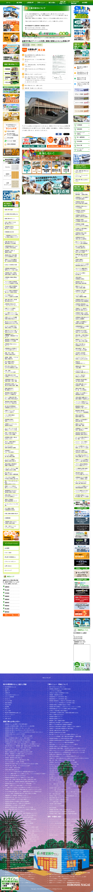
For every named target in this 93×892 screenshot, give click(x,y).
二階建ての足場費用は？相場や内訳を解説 (81, 322)
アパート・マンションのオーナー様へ (81, 176)
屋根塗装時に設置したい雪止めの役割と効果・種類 (11, 384)
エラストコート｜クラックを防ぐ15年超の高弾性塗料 (61, 839)
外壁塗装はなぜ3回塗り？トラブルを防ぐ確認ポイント (17, 799)
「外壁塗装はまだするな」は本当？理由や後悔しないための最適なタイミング (22, 743)
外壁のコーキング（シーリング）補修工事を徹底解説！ (62, 742)
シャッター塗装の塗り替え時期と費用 (10, 455)
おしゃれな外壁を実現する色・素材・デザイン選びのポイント (19, 862)
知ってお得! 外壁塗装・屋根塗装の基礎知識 (15, 755)
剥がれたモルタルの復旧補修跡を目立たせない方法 (11, 322)
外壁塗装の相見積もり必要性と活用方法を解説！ (82, 216)
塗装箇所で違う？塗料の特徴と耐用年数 (80, 282)
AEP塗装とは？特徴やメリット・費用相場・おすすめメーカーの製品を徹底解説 (67, 858)
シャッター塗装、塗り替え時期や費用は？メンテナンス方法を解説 (64, 789)
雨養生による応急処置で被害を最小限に (81, 420)
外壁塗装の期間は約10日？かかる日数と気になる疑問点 (17, 740)
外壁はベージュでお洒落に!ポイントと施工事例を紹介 (82, 460)
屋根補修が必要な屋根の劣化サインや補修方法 (11, 393)
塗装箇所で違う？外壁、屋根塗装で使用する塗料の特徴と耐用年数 (64, 862)
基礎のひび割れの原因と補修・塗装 (79, 424)
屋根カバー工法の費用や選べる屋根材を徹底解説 (11, 260)
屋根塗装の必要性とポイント (55, 718)
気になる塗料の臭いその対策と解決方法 (80, 247)
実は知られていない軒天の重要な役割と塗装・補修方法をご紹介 (64, 764)
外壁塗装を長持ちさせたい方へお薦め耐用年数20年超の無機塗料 (64, 870)
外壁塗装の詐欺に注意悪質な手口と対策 (80, 233)
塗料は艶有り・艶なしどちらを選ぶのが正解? (81, 349)
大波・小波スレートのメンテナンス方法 (10, 527)
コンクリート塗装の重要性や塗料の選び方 (10, 460)
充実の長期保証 (8, 702)
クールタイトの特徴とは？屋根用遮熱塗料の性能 (82, 487)
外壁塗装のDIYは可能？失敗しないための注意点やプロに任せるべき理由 (21, 763)
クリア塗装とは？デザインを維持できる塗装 (11, 295)
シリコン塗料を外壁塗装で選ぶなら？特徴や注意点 (11, 291)
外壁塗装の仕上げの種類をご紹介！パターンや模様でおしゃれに (19, 882)
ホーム (8, 2)
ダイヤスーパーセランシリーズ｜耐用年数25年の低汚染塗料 (63, 829)
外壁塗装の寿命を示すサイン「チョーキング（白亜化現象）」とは (20, 783)
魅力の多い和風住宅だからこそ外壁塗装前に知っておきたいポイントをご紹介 (67, 752)
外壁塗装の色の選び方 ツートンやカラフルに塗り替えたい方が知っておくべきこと (24, 732)
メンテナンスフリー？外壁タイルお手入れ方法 (81, 358)
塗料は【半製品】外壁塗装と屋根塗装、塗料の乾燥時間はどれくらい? (21, 813)
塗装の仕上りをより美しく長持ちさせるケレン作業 (11, 331)
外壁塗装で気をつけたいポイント (11, 344)
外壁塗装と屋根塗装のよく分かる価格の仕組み (60, 689)
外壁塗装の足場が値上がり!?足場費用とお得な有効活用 (62, 811)
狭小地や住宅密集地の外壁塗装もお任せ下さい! (11, 407)
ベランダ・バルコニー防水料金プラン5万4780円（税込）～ (63, 702)
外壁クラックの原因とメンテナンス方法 (10, 309)
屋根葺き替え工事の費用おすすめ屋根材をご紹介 (11, 256)
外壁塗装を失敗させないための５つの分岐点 (15, 734)
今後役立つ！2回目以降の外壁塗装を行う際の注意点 (61, 728)
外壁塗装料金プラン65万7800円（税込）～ (59, 696)
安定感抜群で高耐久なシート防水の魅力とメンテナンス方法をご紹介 (20, 841)
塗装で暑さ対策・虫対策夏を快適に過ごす (11, 300)
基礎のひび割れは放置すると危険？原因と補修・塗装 (17, 856)
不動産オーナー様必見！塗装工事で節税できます (81, 309)
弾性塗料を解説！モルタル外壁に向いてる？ (82, 473)
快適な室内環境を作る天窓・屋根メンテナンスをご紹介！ (62, 768)
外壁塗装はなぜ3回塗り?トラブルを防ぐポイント (11, 349)
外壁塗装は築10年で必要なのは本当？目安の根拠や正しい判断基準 (20, 742)
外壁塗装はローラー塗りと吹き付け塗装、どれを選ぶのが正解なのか (20, 815)
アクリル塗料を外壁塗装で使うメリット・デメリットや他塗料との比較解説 (66, 852)
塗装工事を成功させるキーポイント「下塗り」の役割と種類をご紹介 (65, 874)
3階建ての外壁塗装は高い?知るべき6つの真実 (82, 251)
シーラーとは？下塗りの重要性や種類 (80, 296)
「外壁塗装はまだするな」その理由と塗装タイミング (11, 236)
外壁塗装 (11, 69)
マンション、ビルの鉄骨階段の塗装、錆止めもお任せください (63, 782)
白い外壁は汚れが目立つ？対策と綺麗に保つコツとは (82, 456)
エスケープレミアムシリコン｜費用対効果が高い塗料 (61, 831)
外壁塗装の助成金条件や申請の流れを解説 (81, 202)
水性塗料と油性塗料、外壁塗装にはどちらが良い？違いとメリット (64, 868)
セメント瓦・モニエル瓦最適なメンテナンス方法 (11, 429)
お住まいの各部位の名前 (11, 264)
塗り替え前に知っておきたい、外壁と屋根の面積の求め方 (18, 821)
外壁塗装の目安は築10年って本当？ (9, 227)
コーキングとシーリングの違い (11, 504)
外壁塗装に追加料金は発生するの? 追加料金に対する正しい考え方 (64, 740)
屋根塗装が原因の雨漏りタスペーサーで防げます (11, 402)
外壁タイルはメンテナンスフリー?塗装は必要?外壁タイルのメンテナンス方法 (67, 750)
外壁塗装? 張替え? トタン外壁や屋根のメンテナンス (61, 746)
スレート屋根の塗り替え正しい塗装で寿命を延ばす (11, 398)
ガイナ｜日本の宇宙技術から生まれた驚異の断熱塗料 (61, 845)
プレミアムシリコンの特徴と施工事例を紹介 (80, 482)
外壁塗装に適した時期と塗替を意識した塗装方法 (11, 273)
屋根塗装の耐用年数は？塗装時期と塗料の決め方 (81, 433)
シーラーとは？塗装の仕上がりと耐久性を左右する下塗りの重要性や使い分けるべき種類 (69, 872)
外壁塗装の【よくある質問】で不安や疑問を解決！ (16, 724)
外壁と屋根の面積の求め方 (11, 513)
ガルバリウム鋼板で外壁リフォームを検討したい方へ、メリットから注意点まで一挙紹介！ (25, 773)
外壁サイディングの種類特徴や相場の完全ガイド (11, 318)
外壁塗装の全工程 (9, 232)
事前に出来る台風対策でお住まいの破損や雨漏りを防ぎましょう (19, 852)
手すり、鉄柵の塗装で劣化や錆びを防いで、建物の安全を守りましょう (65, 784)
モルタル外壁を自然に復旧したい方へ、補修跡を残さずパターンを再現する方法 (23, 791)
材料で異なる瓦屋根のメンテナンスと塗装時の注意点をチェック (64, 756)
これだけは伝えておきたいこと (12, 694)
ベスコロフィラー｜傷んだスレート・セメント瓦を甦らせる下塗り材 (65, 827)
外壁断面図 (7, 518)
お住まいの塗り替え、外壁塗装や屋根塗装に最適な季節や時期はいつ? (21, 781)
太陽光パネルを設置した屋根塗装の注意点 (81, 393)
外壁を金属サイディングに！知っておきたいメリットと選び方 (63, 744)
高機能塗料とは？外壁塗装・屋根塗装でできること (11, 336)
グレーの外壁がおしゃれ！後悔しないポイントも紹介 (82, 447)
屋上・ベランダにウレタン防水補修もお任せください (11, 482)
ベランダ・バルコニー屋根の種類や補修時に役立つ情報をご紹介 (19, 833)
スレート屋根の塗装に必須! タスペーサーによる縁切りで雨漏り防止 (20, 809)
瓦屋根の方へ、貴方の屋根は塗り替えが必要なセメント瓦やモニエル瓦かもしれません (69, 758)
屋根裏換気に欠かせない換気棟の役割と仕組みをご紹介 (17, 842)
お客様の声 (30, 2)
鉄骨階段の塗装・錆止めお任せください (11, 438)
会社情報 (7, 706)
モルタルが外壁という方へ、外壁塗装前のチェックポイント (63, 878)
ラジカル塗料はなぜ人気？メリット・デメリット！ (82, 491)
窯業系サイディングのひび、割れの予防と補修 (81, 340)
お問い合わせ (8, 566)
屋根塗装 (11, 73)
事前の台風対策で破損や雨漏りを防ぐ (80, 416)
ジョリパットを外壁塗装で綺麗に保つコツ (82, 371)
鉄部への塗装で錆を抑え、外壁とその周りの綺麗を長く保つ (63, 780)
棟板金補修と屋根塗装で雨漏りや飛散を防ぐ (11, 464)
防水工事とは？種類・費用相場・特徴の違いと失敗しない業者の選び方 (21, 835)
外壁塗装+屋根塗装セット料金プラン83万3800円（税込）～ (63, 700)
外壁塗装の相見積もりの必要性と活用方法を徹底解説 (17, 801)
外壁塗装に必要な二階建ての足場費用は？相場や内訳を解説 (63, 813)
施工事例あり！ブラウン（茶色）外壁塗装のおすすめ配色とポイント (20, 874)
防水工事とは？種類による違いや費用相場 (11, 473)
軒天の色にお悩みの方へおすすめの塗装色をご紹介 (11, 367)
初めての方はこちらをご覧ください (57, 686)
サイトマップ (8, 570)
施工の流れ (52, 2)
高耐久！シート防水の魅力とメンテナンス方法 (11, 487)
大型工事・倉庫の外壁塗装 (55, 803)
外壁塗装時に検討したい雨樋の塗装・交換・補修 (11, 380)
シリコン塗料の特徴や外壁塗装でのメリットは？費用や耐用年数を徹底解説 (66, 850)
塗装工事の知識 (9, 209)
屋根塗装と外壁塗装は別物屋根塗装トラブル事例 (11, 340)
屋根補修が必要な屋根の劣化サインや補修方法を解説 (61, 778)
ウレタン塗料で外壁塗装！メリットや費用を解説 (11, 287)
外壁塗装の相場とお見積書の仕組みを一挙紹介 (60, 704)
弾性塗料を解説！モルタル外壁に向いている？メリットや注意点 (19, 878)
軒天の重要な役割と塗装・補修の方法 (10, 362)
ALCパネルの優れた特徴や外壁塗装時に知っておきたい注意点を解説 (20, 819)
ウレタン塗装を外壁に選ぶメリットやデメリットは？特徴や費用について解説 (67, 854)
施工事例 (19, 2)
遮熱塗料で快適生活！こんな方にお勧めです (59, 835)
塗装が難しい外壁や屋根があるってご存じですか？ (82, 336)
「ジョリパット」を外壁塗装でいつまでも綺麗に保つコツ (18, 825)
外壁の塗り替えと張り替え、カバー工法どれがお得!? (81, 256)
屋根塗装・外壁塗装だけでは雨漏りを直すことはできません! (19, 753)
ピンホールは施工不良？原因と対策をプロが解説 (11, 327)
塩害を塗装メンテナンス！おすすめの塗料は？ (11, 495)
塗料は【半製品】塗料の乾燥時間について (11, 500)
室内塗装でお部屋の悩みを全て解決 (57, 732)
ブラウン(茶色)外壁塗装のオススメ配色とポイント (81, 464)
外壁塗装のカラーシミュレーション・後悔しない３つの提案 (18, 736)
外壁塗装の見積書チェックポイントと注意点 (82, 224)
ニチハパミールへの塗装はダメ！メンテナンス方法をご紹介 (18, 848)
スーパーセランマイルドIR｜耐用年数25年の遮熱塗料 (61, 825)
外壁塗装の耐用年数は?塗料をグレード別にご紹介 (11, 269)
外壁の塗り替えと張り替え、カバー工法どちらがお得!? (17, 765)
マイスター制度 (8, 700)
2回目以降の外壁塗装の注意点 (79, 278)
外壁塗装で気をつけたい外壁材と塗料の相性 (11, 522)
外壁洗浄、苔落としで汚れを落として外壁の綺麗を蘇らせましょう (64, 795)
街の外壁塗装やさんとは (10, 686)
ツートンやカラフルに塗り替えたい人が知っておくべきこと (83, 84)
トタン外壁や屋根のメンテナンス (10, 415)
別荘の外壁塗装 (52, 807)
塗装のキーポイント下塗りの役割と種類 (80, 287)
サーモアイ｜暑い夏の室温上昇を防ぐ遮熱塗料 (60, 823)
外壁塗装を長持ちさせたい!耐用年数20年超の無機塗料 (82, 300)
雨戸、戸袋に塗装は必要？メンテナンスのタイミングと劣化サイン (64, 793)
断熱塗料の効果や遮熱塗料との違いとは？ (81, 407)
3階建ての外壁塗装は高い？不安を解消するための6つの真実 (18, 751)
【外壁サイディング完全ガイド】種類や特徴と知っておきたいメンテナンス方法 (23, 789)
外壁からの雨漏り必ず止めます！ (57, 714)
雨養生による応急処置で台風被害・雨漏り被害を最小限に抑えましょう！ (21, 854)
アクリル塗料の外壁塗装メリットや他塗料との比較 (11, 282)
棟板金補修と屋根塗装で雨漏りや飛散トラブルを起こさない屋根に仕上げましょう (23, 831)
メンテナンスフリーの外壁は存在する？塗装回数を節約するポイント (20, 771)
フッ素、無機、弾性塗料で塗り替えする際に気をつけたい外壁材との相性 (21, 827)
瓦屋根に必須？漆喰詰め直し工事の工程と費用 (60, 754)
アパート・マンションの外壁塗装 (57, 805)
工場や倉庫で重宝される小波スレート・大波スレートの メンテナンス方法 (22, 829)
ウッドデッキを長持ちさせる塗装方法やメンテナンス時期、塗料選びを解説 (66, 786)
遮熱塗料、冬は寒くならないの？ (57, 860)
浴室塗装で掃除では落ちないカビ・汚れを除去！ (60, 787)
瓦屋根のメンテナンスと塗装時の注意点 (11, 424)
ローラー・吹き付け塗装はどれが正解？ (80, 376)
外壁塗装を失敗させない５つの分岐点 (81, 207)
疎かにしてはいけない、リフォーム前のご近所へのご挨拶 (18, 747)
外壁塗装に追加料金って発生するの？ (80, 211)
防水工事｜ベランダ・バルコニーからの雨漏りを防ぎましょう (63, 734)
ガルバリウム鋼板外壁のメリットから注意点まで (81, 269)
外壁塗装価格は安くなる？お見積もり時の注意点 (11, 247)
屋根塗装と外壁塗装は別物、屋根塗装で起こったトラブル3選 (19, 807)
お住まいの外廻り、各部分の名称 (12, 767)
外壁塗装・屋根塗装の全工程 (55, 694)
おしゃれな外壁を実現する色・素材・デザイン (82, 438)
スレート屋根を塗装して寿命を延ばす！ (58, 801)
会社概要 (84, 2)
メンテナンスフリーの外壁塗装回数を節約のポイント (82, 264)
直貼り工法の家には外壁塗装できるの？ (80, 344)
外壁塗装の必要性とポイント (55, 716)
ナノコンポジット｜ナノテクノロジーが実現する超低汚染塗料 (63, 837)
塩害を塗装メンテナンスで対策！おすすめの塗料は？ (17, 845)
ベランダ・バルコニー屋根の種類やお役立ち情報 (11, 469)
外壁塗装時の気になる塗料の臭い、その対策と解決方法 (17, 749)
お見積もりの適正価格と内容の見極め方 (81, 229)
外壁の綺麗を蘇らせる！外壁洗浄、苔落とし (81, 384)
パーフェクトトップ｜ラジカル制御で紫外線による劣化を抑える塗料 (65, 819)
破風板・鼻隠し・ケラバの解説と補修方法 (11, 358)
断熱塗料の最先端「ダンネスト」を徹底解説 (82, 411)
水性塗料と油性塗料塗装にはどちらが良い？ (81, 353)
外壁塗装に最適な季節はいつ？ (11, 278)
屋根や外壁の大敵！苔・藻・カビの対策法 (80, 389)
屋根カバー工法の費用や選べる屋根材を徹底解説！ (61, 724)
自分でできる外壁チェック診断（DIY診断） (15, 761)
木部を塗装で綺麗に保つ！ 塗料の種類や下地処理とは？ (18, 846)
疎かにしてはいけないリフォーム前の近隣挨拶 (81, 242)
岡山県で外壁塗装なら (10, 557)
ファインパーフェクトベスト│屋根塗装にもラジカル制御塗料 (63, 821)
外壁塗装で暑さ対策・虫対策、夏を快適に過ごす (60, 809)
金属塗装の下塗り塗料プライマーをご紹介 (80, 291)
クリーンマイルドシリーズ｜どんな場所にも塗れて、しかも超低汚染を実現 (66, 846)
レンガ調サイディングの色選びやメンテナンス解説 (11, 313)
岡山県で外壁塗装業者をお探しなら (13, 712)
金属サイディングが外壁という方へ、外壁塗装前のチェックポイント (65, 882)
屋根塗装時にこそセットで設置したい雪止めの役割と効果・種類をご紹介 (66, 774)
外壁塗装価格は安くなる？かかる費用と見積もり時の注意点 (63, 708)
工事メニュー (41, 2)
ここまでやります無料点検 (55, 690)
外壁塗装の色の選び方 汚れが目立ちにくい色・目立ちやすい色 (19, 730)
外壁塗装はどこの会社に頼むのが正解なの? (15, 811)
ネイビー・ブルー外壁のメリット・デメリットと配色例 (17, 864)
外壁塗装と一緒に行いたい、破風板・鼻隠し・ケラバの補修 (63, 762)
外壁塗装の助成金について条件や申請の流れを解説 (61, 738)
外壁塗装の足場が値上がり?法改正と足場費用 (82, 318)
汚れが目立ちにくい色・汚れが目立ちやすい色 (83, 73)
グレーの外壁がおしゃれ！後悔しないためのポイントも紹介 (18, 866)
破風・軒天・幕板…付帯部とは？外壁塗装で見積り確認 (62, 760)
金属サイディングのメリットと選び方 (10, 411)
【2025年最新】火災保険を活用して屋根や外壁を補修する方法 (63, 712)
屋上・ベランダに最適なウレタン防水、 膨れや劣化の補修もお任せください (22, 839)
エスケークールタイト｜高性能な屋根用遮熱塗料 (60, 833)
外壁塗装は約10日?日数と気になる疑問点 (80, 238)
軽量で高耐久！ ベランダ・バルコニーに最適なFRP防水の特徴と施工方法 (22, 837)
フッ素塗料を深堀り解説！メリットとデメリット (82, 469)
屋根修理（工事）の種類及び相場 (10, 251)
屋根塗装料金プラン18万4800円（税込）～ (59, 698)
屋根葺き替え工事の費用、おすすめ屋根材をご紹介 (61, 722)
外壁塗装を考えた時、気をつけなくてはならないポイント (18, 797)
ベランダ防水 (11, 82)
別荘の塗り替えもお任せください (82, 180)
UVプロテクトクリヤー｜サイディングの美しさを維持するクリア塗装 (65, 841)
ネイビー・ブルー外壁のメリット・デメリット (81, 442)
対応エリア (7, 708)
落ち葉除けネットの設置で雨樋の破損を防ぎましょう (61, 776)
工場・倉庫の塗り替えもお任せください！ (82, 171)
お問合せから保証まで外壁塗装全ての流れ (59, 692)
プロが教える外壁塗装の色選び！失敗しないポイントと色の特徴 (19, 726)
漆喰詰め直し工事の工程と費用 (80, 367)
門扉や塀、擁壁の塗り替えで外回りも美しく (59, 730)
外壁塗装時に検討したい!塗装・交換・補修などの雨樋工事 (62, 772)
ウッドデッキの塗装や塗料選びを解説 (10, 447)
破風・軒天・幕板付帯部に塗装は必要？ (10, 353)
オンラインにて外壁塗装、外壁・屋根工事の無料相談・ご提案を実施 (65, 736)
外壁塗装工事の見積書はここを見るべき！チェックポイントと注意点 (65, 706)
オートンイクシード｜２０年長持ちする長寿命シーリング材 (63, 848)
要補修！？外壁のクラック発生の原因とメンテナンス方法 (18, 785)
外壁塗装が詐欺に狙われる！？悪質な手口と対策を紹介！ (18, 803)
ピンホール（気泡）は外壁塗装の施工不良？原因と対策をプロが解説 (20, 793)
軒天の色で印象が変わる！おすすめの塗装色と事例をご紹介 (63, 766)
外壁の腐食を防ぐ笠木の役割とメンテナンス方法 (11, 375)
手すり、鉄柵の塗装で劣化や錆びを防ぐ (10, 442)
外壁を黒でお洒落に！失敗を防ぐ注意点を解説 (81, 451)
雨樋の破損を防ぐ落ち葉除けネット (9, 389)
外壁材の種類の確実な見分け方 (79, 260)
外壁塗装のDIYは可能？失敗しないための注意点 (81, 331)
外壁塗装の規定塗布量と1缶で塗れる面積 (81, 380)
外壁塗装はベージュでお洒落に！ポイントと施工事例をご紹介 (19, 872)
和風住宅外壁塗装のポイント (80, 362)
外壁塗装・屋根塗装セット (11, 78)
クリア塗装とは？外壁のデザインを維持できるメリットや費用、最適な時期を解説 (68, 856)
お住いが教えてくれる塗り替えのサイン (10, 223)
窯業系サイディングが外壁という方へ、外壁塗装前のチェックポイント (65, 880)
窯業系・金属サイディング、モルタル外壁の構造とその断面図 (19, 823)
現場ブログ (7, 690)
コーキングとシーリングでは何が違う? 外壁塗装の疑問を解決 (19, 817)
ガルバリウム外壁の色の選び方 (80, 273)
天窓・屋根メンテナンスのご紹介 (10, 371)
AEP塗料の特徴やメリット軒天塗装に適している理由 (82, 496)
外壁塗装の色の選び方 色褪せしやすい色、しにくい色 (17, 728)
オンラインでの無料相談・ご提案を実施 (81, 193)
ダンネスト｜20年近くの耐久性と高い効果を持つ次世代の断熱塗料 (64, 842)
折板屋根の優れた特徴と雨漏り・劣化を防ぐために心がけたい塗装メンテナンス (67, 748)
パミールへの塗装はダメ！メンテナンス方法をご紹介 (82, 402)
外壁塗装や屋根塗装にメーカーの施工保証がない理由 (82, 304)
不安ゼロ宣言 (8, 704)
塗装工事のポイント (10, 218)
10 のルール (7, 698)
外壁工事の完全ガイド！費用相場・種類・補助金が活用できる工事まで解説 (22, 745)
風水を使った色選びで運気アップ (82, 67)
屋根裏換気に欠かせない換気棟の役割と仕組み (11, 491)
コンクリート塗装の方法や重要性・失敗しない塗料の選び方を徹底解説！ (66, 791)
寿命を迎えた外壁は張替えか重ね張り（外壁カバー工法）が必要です (65, 726)
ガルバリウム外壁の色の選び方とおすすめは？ (15, 775)
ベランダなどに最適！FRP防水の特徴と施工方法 (11, 478)
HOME (24, 37)
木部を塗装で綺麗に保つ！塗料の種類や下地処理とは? (82, 398)
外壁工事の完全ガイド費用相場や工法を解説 (10, 242)
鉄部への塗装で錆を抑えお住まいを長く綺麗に (11, 433)
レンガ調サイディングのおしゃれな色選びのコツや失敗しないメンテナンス (22, 787)
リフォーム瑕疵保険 (9, 696)
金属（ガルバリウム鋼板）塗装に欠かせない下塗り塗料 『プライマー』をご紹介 (67, 876)
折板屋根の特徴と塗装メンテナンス (9, 420)
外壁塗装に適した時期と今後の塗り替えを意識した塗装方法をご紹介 (20, 779)
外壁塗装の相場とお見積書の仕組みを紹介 (81, 220)
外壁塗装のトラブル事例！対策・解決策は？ (82, 429)
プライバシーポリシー (10, 561)
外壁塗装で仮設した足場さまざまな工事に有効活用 (82, 313)
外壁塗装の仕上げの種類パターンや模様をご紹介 (81, 478)
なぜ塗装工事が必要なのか (11, 214)
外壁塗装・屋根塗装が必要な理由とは (13, 757)
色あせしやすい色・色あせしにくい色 (82, 78)
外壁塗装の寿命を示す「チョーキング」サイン (11, 304)
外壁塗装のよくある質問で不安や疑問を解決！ (82, 198)
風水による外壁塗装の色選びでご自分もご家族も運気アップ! (19, 738)
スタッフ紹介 (8, 552)
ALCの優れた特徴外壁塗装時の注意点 (10, 509)
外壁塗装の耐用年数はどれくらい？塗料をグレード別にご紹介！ (19, 777)
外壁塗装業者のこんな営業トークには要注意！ (82, 327)
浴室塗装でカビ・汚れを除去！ (10, 451)
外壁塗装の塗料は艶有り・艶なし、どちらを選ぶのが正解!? (63, 866)
